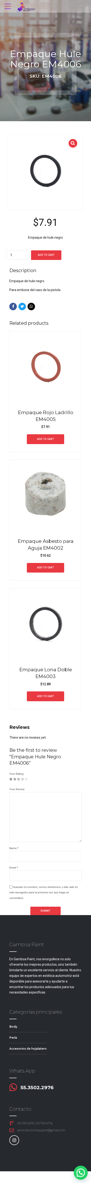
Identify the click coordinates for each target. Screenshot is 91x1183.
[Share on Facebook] (13, 306)
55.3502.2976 (37, 1087)
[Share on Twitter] (22, 306)
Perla (13, 1037)
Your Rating (16, 773)
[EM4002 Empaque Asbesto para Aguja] (45, 496)
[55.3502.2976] (13, 1087)
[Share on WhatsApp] (31, 306)
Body (13, 1026)
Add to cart (46, 254)
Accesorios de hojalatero (28, 1048)
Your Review (16, 789)
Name (13, 848)
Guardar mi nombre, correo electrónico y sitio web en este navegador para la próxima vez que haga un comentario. (43, 893)
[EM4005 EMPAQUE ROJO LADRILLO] (45, 367)
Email (13, 867)
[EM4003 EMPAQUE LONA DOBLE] (45, 624)
